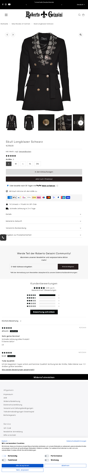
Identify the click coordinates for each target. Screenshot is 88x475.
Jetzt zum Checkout (43, 179)
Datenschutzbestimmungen (76, 441)
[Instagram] (5, 4)
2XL (37, 164)
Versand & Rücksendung (16, 228)
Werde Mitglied (68, 267)
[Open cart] (83, 15)
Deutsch (80, 4)
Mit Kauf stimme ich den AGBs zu (23, 191)
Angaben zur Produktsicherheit (19, 235)
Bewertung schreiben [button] (44, 312)
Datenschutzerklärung (13, 405)
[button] (11, 156)
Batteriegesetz (10, 415)
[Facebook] (3, 4)
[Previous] (26, 4)
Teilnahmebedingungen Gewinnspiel (19, 412)
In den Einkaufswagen (44, 172)
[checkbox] (4, 456)
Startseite (4, 24)
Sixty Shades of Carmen (21, 24)
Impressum (8, 394)
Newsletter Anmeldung (13, 431)
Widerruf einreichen (44, 377)
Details (8, 214)
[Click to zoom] (80, 34)
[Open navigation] (13, 15)
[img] (7, 328)
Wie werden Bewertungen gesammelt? (18, 370)
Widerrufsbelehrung (12, 401)
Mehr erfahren (48, 186)
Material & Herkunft (14, 221)
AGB (5, 398)
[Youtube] (9, 4)
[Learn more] (57, 186)
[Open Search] (79, 15)
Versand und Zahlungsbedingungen (18, 408)
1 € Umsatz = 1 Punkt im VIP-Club (23, 204)
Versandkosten (25, 151)
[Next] (61, 4)
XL (30, 164)
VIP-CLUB (7, 428)
